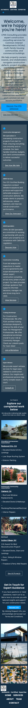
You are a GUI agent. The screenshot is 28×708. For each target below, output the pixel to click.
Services (18, 695)
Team (19, 699)
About (10, 699)
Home (8, 695)
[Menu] (3, 12)
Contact (14, 702)
